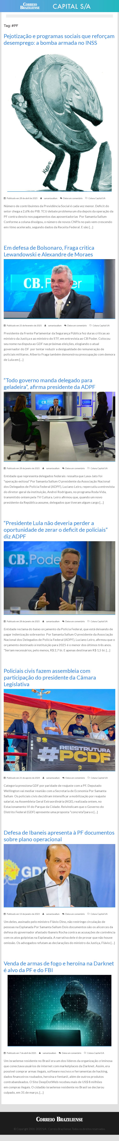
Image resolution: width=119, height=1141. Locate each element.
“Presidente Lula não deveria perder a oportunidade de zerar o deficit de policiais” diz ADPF (56, 530)
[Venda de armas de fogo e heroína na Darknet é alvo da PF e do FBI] (59, 1010)
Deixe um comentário (73, 198)
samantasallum (50, 198)
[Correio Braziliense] (32, 5)
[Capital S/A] (72, 5)
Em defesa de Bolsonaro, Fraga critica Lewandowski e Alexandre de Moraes (49, 251)
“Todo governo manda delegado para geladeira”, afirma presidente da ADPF (49, 383)
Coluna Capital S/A (96, 198)
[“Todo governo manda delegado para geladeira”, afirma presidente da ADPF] (59, 426)
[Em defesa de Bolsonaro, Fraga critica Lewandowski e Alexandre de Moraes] (59, 288)
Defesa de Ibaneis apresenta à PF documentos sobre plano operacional (59, 836)
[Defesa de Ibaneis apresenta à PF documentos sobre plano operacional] (59, 875)
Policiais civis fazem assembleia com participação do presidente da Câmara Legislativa (50, 677)
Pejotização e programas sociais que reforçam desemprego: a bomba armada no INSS (59, 39)
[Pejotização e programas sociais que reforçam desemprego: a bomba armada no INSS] (59, 119)
